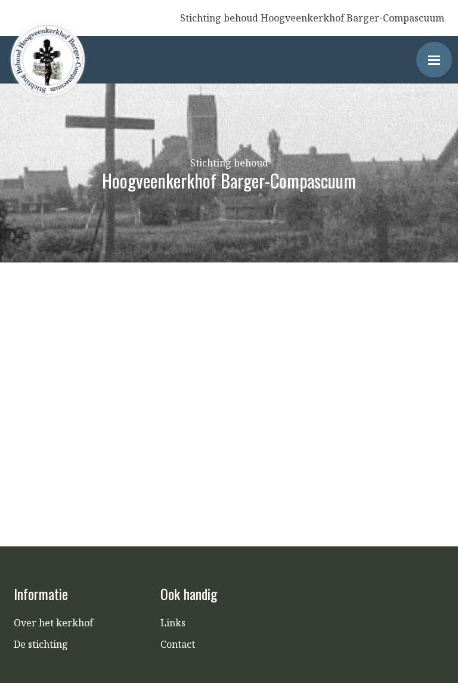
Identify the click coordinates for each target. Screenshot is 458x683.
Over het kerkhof (53, 622)
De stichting (41, 644)
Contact (177, 644)
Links (172, 622)
